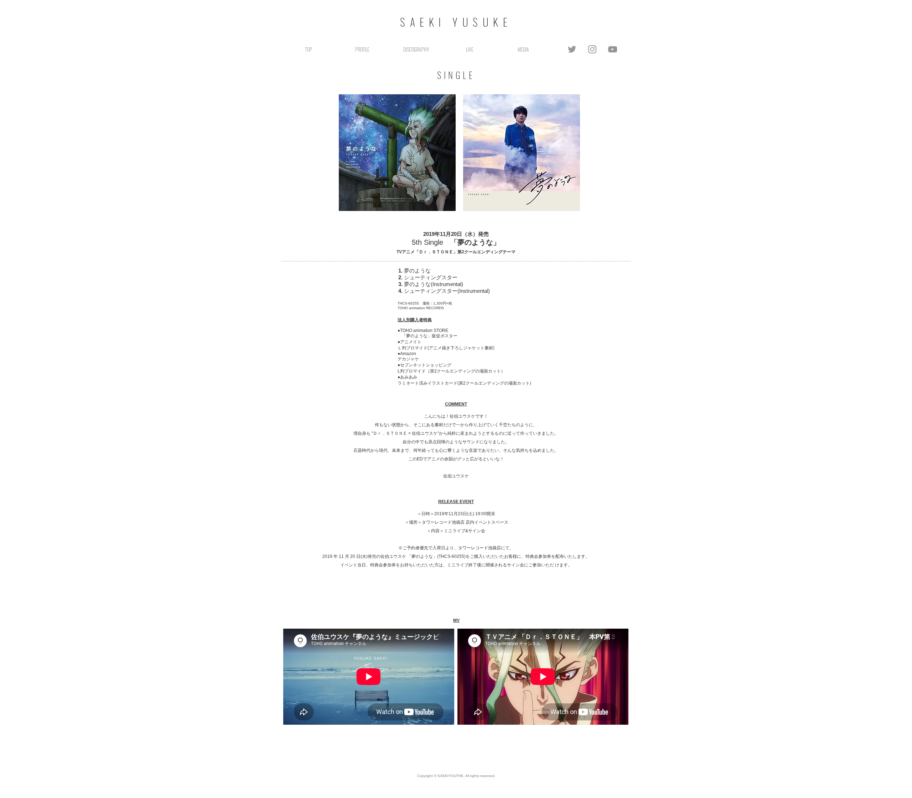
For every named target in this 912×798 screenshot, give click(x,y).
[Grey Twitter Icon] (571, 49)
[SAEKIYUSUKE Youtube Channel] (612, 49)
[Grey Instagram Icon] (592, 49)
